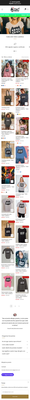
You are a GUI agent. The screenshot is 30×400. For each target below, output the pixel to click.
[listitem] (15, 3)
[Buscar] (28, 9)
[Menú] (2, 9)
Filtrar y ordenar (8, 57)
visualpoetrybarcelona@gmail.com (10, 370)
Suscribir (15, 396)
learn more (17, 3)
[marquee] (15, 15)
